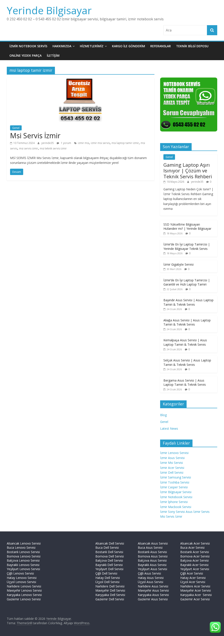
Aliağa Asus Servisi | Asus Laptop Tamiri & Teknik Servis (187, 322)
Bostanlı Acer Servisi (194, 552)
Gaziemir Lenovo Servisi (24, 599)
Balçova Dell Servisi (109, 560)
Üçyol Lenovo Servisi (21, 582)
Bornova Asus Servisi (153, 556)
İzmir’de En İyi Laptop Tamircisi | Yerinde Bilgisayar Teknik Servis (186, 246)
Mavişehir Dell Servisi (110, 590)
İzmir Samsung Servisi (175, 477)
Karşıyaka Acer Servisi (196, 595)
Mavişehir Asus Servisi (153, 590)
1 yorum (65, 143)
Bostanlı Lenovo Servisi (23, 552)
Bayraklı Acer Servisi (194, 565)
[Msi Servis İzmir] (80, 80)
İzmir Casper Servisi (174, 487)
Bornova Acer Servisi (195, 556)
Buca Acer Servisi (192, 547)
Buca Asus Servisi (150, 547)
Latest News (169, 428)
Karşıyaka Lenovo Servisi (24, 595)
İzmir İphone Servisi (174, 502)
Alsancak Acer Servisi (195, 543)
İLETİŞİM (53, 55)
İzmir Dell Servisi (171, 472)
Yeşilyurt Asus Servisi (152, 569)
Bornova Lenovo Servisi (23, 556)
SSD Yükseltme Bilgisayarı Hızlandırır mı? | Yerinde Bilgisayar (187, 226)
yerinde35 (47, 143)
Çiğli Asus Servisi (149, 573)
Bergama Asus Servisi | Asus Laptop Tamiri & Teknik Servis (184, 382)
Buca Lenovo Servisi (21, 547)
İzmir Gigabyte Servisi (178, 264)
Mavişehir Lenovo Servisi (24, 590)
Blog (163, 415)
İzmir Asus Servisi (172, 458)
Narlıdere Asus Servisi (153, 586)
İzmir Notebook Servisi (176, 497)
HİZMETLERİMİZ (91, 46)
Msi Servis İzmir (35, 135)
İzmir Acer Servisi (172, 468)
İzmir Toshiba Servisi (174, 482)
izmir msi (83, 143)
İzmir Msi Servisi (171, 463)
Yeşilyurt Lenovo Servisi (23, 569)
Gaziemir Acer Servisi (195, 599)
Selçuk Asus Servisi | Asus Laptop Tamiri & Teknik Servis (187, 362)
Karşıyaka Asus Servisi (153, 595)
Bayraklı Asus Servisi (152, 565)
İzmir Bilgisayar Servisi (175, 492)
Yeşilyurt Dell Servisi (109, 569)
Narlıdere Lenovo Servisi (24, 586)
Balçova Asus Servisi (152, 560)
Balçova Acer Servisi (194, 560)
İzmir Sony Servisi (173, 512)
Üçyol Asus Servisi (150, 582)
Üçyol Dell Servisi (107, 582)
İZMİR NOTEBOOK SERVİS (28, 46)
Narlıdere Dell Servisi (109, 586)
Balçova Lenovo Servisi (23, 560)
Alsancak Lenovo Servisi (24, 543)
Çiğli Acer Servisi (191, 573)
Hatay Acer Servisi (193, 578)
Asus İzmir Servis (198, 512)
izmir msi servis (100, 143)
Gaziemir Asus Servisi (153, 599)
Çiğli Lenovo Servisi (20, 573)
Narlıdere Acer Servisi (195, 586)
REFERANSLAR (160, 46)
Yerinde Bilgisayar (49, 10)
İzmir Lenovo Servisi (174, 453)
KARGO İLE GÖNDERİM (128, 46)
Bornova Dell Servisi (109, 556)
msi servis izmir (28, 148)
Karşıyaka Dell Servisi (110, 595)
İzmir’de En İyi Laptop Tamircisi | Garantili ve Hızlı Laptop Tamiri (186, 282)
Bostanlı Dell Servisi (109, 552)
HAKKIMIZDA (61, 46)
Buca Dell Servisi (107, 547)
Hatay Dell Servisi (107, 578)
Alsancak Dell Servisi (109, 543)
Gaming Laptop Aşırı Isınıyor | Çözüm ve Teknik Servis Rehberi (187, 170)
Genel (15, 128)
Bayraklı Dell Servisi (109, 565)
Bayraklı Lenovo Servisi (23, 565)
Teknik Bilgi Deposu (192, 46)
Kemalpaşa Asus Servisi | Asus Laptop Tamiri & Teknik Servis (185, 342)
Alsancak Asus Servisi (153, 543)
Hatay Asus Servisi (151, 578)
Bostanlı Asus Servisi (152, 552)
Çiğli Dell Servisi (106, 573)
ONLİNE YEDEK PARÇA (25, 55)
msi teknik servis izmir (53, 148)
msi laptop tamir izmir (125, 143)
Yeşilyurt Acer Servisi (194, 569)
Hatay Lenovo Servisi (22, 578)
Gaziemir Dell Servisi (109, 599)
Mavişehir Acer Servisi (195, 590)
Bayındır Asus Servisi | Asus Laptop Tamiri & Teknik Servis (188, 302)
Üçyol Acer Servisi (192, 582)
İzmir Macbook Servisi (175, 507)
